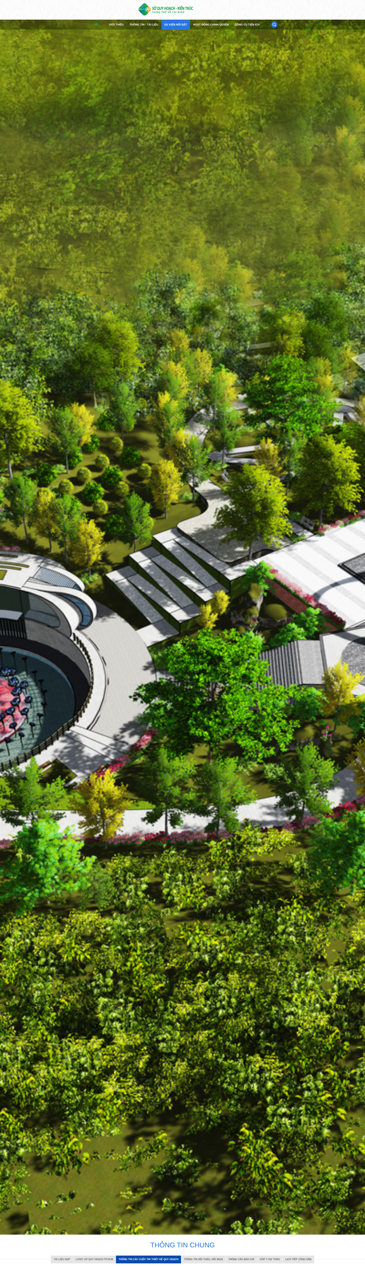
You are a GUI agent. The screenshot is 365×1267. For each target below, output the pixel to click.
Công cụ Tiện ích (247, 24)
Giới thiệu (116, 24)
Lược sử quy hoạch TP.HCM (94, 1259)
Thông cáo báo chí (241, 1259)
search (274, 25)
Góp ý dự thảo (270, 1259)
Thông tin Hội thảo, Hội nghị (203, 1259)
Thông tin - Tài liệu (144, 24)
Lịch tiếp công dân (298, 1259)
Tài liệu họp (62, 1259)
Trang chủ (96, 25)
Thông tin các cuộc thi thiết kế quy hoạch (148, 1259)
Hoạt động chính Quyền (211, 24)
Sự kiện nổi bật (175, 24)
